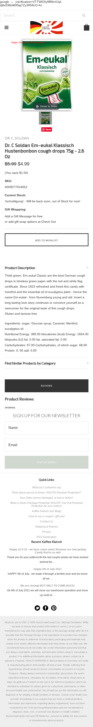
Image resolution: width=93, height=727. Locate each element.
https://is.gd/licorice (17, 682)
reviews (10, 407)
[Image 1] (45, 118)
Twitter (37, 608)
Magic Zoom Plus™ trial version (28, 42)
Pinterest (53, 608)
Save (48, 129)
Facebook (45, 608)
